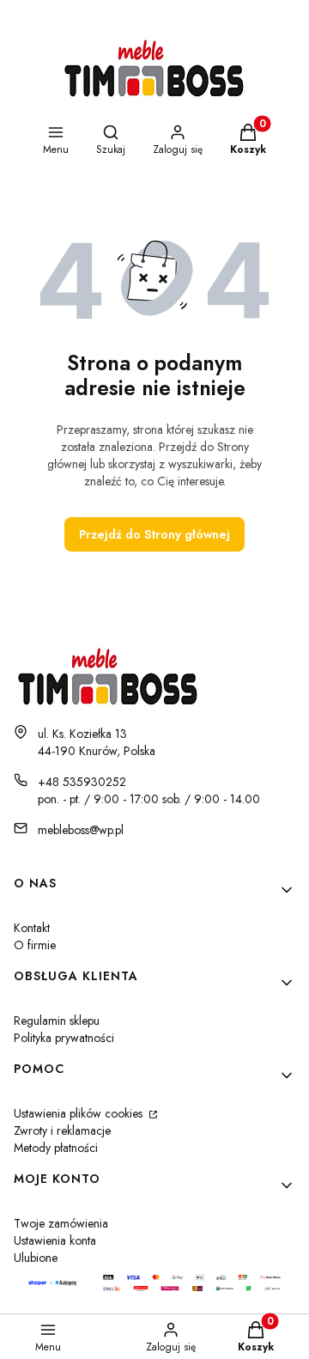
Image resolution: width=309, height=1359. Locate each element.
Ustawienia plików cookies (80, 1113)
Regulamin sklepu (57, 1020)
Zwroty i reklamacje (62, 1130)
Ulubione (36, 1257)
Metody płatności (56, 1147)
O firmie (35, 945)
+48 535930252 (82, 781)
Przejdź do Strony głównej (154, 534)
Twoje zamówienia (61, 1223)
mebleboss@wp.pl (81, 829)
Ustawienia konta (55, 1240)
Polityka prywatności (64, 1037)
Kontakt (32, 927)
